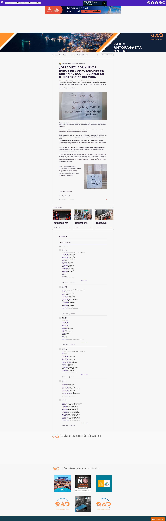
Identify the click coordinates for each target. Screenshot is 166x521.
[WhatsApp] (148, 2)
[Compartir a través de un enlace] (69, 195)
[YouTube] (163, 2)
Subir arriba (2, 515)
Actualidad (70, 191)
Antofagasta (72, 54)
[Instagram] (160, 2)
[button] (97, 54)
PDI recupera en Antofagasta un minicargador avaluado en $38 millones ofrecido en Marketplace (104, 223)
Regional (65, 54)
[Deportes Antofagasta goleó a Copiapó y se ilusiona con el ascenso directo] (62, 215)
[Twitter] (156, 2)
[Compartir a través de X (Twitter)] (62, 195)
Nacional (64, 191)
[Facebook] (152, 2)
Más (87, 54)
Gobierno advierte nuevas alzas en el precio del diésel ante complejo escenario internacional (82, 223)
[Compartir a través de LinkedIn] (66, 195)
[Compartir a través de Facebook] (59, 195)
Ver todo (111, 207)
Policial (60, 191)
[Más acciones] (106, 63)
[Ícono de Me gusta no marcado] (63, 283)
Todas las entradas (57, 54)
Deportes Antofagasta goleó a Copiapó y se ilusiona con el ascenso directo (61, 223)
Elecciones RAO (80, 54)
